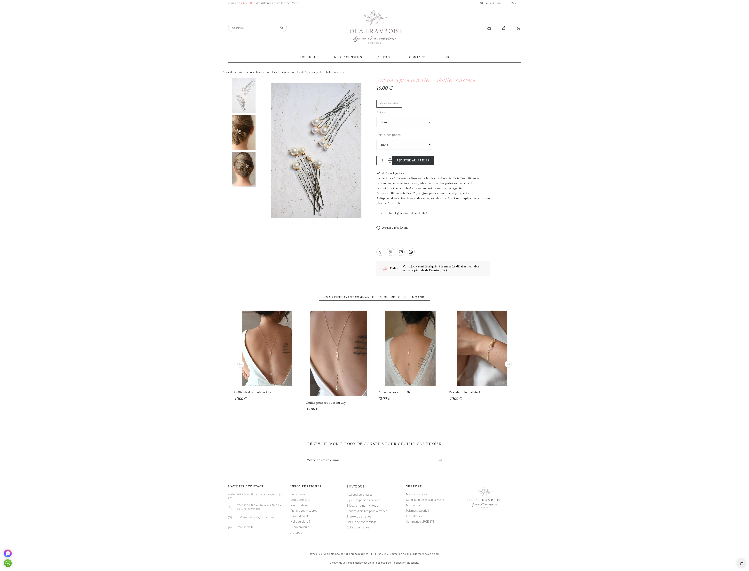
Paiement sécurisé (417, 510)
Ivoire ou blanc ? (300, 521)
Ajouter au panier (413, 160)
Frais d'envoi (298, 494)
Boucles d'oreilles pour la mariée (367, 511)
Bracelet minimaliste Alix (466, 392)
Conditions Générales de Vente (425, 499)
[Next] (508, 364)
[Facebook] (362, 542)
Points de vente (299, 516)
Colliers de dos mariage (361, 522)
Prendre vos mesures (303, 510)
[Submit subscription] (440, 460)
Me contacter (414, 505)
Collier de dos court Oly (393, 392)
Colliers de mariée (358, 527)
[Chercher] (281, 27)
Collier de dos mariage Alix (252, 392)
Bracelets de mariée (359, 516)
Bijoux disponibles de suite (364, 500)
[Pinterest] (386, 542)
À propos (296, 532)
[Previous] (240, 364)
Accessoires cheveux (360, 494)
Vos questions (299, 505)
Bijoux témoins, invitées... (363, 505)
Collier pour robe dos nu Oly (326, 402)
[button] (392, 228)
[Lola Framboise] (374, 27)
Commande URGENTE (420, 521)
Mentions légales (416, 494)
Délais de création (301, 499)
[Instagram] (374, 542)
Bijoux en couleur (301, 527)
